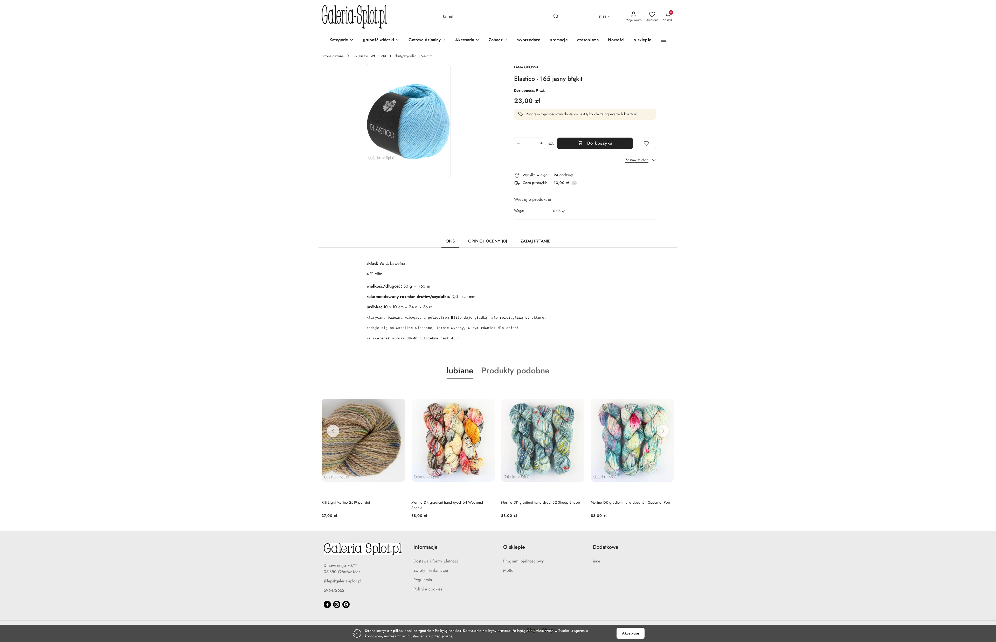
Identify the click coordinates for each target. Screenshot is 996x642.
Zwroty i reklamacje (430, 570)
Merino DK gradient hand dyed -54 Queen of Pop (630, 502)
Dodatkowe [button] (605, 547)
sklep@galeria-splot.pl (342, 581)
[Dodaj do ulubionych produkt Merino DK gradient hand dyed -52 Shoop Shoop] (579, 391)
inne (596, 561)
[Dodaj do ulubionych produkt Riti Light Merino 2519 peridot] (399, 391)
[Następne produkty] (663, 430)
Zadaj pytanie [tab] (535, 241)
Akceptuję (630, 633)
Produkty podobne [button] (515, 370)
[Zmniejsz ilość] (518, 143)
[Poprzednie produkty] (333, 430)
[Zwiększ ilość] (541, 143)
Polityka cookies (427, 589)
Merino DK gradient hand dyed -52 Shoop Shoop (540, 502)
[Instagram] (336, 604)
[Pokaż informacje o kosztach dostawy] (574, 183)
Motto (508, 570)
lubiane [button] (460, 370)
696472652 (334, 590)
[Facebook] (327, 604)
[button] (498, 40)
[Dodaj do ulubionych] (646, 143)
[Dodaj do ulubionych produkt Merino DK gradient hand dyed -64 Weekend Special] (489, 391)
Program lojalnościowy (523, 561)
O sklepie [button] (514, 547)
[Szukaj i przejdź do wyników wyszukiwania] (555, 17)
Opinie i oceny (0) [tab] (487, 241)
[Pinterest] (346, 604)
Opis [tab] (450, 241)
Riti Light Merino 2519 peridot (346, 502)
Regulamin (422, 580)
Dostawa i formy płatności (436, 561)
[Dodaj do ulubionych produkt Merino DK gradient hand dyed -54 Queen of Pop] (668, 391)
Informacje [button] (425, 547)
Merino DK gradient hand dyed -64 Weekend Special (447, 505)
